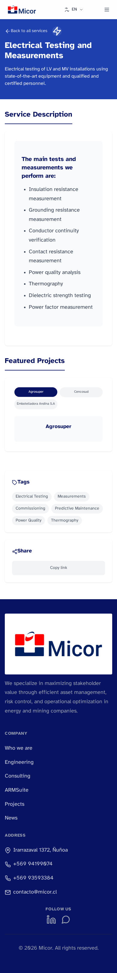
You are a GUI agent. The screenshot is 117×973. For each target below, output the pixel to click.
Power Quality (28, 520)
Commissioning (30, 508)
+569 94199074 (32, 864)
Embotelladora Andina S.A (36, 404)
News (11, 818)
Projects (14, 804)
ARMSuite (16, 790)
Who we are (18, 748)
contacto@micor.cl (35, 892)
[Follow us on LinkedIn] (51, 919)
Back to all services (29, 31)
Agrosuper (36, 392)
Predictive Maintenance (77, 508)
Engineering (19, 762)
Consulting (17, 776)
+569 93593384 (33, 878)
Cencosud (81, 392)
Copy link (58, 568)
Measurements (72, 496)
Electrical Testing (32, 496)
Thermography (64, 520)
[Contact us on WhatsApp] (65, 919)
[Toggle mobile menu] (106, 9)
